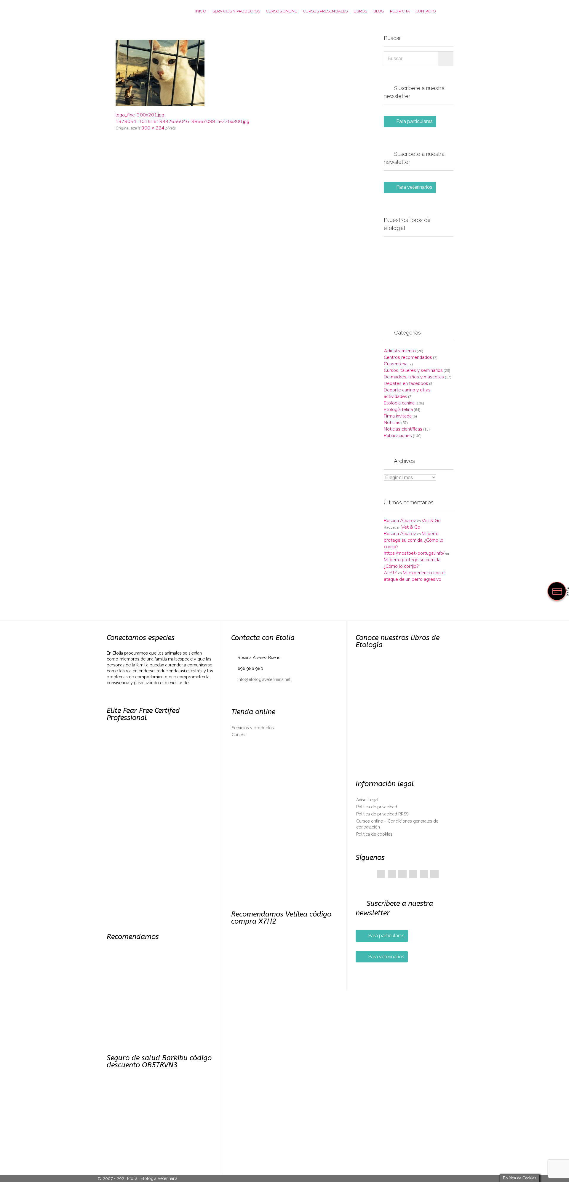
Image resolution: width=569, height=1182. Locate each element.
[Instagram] (434, 874)
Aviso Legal (367, 799)
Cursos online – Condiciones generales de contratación (397, 824)
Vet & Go (431, 520)
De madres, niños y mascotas (414, 377)
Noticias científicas (403, 429)
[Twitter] (392, 874)
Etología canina (399, 403)
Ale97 (390, 573)
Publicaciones (398, 435)
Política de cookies (374, 834)
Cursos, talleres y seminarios (413, 370)
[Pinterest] (402, 874)
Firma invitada (398, 416)
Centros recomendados (408, 357)
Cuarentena (395, 364)
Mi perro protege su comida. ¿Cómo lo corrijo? (413, 540)
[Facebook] (381, 874)
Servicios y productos (253, 727)
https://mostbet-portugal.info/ (414, 553)
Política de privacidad (376, 806)
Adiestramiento (400, 351)
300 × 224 (152, 128)
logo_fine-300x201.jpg (140, 115)
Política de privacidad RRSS (382, 814)
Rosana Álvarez (400, 520)
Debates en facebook (406, 383)
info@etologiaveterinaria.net (260, 679)
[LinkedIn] (413, 874)
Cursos (238, 734)
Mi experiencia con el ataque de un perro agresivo (415, 576)
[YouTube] (424, 874)
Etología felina (398, 409)
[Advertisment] (418, 276)
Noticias (392, 422)
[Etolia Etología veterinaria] (138, 11)
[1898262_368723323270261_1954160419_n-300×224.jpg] (238, 73)
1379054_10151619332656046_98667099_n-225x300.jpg (182, 121)
